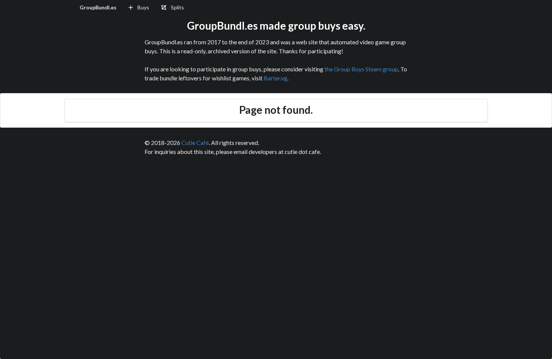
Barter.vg (275, 77)
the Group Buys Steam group (361, 68)
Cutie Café (195, 142)
